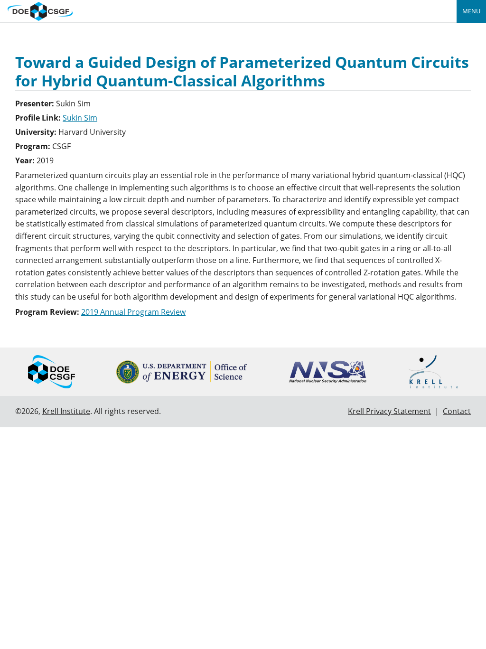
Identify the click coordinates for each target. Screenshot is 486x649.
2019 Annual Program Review (133, 312)
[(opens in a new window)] (181, 372)
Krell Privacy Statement (389, 411)
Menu (471, 11)
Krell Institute (66, 411)
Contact (457, 411)
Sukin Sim (80, 118)
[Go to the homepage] (40, 10)
